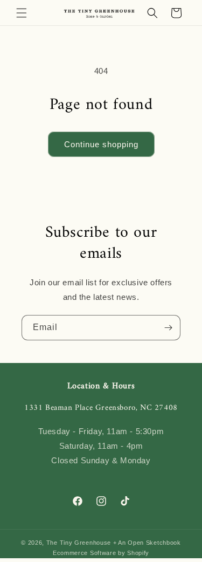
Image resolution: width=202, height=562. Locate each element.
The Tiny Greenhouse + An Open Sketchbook (113, 542)
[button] (21, 13)
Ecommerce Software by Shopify (101, 553)
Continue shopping (101, 144)
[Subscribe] (168, 327)
